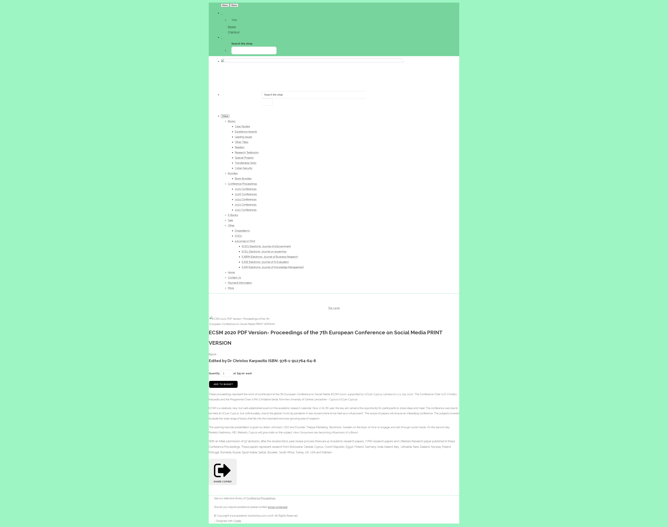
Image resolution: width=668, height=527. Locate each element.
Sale (230, 220)
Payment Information (240, 282)
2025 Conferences (245, 189)
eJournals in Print (245, 241)
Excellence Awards (246, 131)
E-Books (233, 215)
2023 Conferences (245, 204)
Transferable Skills (245, 163)
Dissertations (242, 230)
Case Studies (242, 126)
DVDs (238, 236)
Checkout (233, 32)
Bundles (233, 173)
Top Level (334, 308)
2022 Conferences (245, 209)
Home (231, 272)
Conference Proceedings (242, 183)
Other (231, 225)
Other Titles (241, 142)
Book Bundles (243, 178)
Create (237, 520)
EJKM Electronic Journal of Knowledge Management (273, 267)
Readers (239, 147)
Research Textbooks (247, 152)
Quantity (214, 373)
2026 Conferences (246, 194)
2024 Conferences (245, 199)
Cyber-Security (243, 168)
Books (231, 121)
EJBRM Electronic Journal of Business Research (270, 256)
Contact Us (234, 277)
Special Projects (244, 157)
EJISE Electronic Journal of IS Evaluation (265, 262)
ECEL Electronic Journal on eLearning (264, 251)
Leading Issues (243, 136)
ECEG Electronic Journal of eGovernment (266, 246)
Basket (232, 26)
